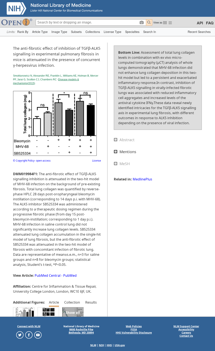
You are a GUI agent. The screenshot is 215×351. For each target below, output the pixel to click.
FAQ (210, 23)
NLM (93, 345)
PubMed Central (47, 275)
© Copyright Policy (23, 160)
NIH (101, 345)
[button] (22, 31)
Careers (186, 332)
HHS (109, 345)
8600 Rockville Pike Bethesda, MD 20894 (81, 331)
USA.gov (120, 345)
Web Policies (134, 326)
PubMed (70, 275)
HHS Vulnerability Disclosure (134, 332)
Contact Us (186, 336)
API (200, 23)
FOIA (134, 329)
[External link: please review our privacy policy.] (20, 335)
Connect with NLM (28, 326)
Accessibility (186, 329)
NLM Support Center (186, 326)
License (96, 160)
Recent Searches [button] (199, 32)
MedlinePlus (142, 179)
